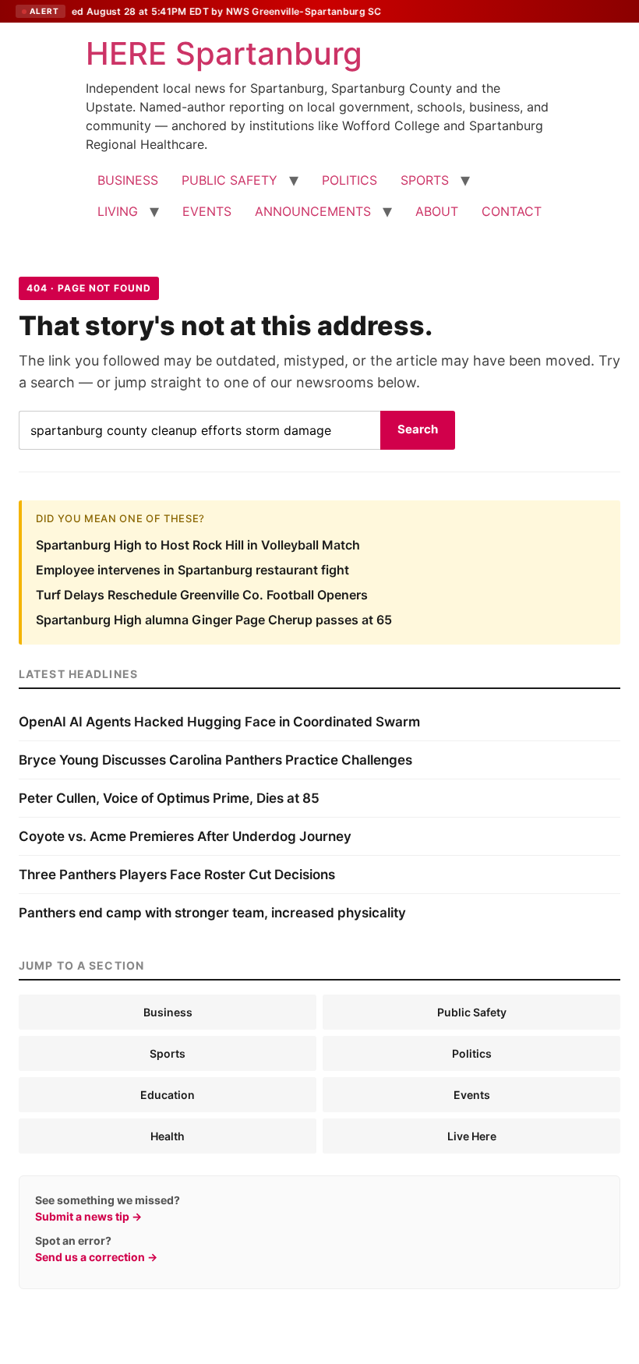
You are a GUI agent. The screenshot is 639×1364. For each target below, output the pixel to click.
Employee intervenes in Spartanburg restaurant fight (192, 570)
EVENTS (206, 211)
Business (167, 1012)
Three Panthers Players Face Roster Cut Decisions (177, 874)
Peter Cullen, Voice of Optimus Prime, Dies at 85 (169, 798)
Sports (167, 1053)
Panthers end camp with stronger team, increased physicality (212, 913)
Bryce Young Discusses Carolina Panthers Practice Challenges (215, 760)
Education (167, 1094)
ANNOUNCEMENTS (313, 211)
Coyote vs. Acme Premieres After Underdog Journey (185, 836)
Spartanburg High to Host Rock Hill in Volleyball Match (198, 545)
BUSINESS (127, 180)
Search (417, 429)
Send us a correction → (96, 1256)
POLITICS (349, 180)
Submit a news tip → (88, 1216)
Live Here (471, 1136)
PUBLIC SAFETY (229, 180)
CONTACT (512, 211)
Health (167, 1136)
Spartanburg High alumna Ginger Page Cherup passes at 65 (214, 619)
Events (472, 1094)
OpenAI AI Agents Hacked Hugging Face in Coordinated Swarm (219, 722)
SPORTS (425, 180)
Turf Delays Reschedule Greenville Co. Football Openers (202, 594)
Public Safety (472, 1012)
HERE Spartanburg (224, 53)
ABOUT (436, 211)
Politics (472, 1053)
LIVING (117, 211)
